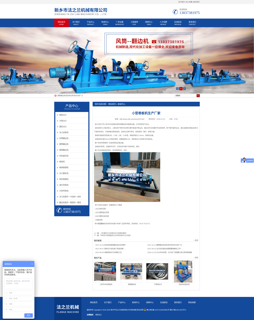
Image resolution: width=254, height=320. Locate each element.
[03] (127, 60)
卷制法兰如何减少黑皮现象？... (110, 249)
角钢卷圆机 (64, 167)
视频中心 (149, 22)
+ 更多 (196, 240)
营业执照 (140, 310)
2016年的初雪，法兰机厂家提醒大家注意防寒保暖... (170, 252)
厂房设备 (119, 22)
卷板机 (62, 162)
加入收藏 (189, 2)
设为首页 (181, 2)
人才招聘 (163, 22)
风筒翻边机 (64, 138)
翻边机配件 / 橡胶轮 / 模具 (70, 202)
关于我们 (76, 22)
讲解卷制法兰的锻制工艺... (109, 252)
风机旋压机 (64, 156)
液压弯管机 (64, 185)
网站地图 (192, 302)
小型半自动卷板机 (106, 284)
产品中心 (90, 22)
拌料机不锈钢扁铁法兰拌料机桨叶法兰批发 (115, 235)
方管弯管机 (64, 191)
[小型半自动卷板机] (105, 271)
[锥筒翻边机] (131, 271)
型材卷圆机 (64, 179)
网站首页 (61, 22)
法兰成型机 (64, 132)
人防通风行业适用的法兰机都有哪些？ (113, 233)
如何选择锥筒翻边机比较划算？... (111, 245)
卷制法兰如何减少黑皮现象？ (68, 96)
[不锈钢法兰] (157, 271)
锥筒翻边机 (132, 284)
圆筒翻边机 (64, 144)
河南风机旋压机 (184, 284)
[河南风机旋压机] (183, 271)
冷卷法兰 (63, 121)
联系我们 (196, 2)
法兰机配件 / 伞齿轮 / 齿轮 (70, 197)
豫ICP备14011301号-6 (178, 310)
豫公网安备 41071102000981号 (158, 310)
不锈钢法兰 (158, 284)
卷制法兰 (63, 115)
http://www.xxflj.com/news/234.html (132, 119)
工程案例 (134, 22)
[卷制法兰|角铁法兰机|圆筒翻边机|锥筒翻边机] (80, 15)
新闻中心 (105, 22)
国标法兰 (63, 127)
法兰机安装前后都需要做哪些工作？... (165, 249)
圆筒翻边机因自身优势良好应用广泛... (165, 245)
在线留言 (178, 22)
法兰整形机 (64, 173)
